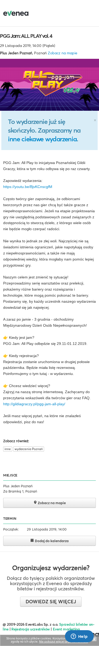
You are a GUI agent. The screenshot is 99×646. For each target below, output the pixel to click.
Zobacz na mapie (62, 53)
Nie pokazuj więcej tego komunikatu (63, 641)
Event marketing (66, 629)
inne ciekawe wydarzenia (42, 139)
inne (7, 449)
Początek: (11, 529)
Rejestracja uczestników (30, 629)
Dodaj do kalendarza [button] (51, 541)
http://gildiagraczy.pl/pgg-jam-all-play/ (34, 404)
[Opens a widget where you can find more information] (79, 636)
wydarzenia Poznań (29, 449)
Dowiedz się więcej (51, 602)
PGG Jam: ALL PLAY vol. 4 (26, 36)
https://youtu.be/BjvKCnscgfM (27, 187)
